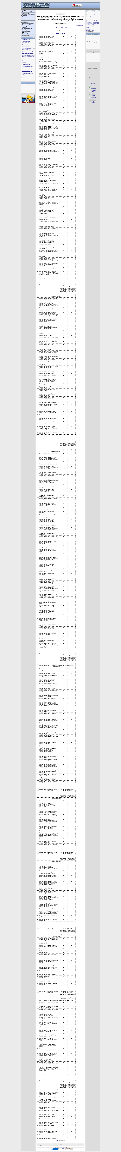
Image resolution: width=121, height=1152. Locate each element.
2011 (91, 22)
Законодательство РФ (27, 28)
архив (87, 17)
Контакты (24, 32)
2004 (94, 23)
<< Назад (56, 27)
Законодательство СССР (26, 24)
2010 (94, 22)
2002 (98, 23)
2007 (87, 23)
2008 (98, 22)
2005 (91, 23)
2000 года (94, 24)
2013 (87, 22)
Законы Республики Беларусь (28, 58)
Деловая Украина (26, 68)
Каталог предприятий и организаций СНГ (27, 45)
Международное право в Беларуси (28, 23)
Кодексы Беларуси (26, 13)
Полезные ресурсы (26, 31)
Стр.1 (57, 33)
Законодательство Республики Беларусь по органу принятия (28, 56)
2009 (96, 22)
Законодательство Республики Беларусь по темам (28, 49)
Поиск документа (26, 35)
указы (94, 15)
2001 (87, 24)
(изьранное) (88, 16)
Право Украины (25, 30)
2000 (89, 24)
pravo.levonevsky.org (72, 1145)
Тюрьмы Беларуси (26, 64)
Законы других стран (27, 26)
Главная (24, 10)
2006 (89, 23)
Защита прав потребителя (91, 26)
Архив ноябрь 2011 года (80, 25)
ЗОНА (88, 27)
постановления (94, 16)
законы (91, 15)
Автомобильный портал (27, 71)
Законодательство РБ (27, 11)
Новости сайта (25, 33)
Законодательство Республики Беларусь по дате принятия (28, 52)
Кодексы (24, 27)
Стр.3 (63, 33)
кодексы (87, 15)
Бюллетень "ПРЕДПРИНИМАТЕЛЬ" (91, 30)
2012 (89, 22)
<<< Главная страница (62, 27)
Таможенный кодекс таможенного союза (26, 42)
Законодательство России (27, 66)
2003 (96, 23)
